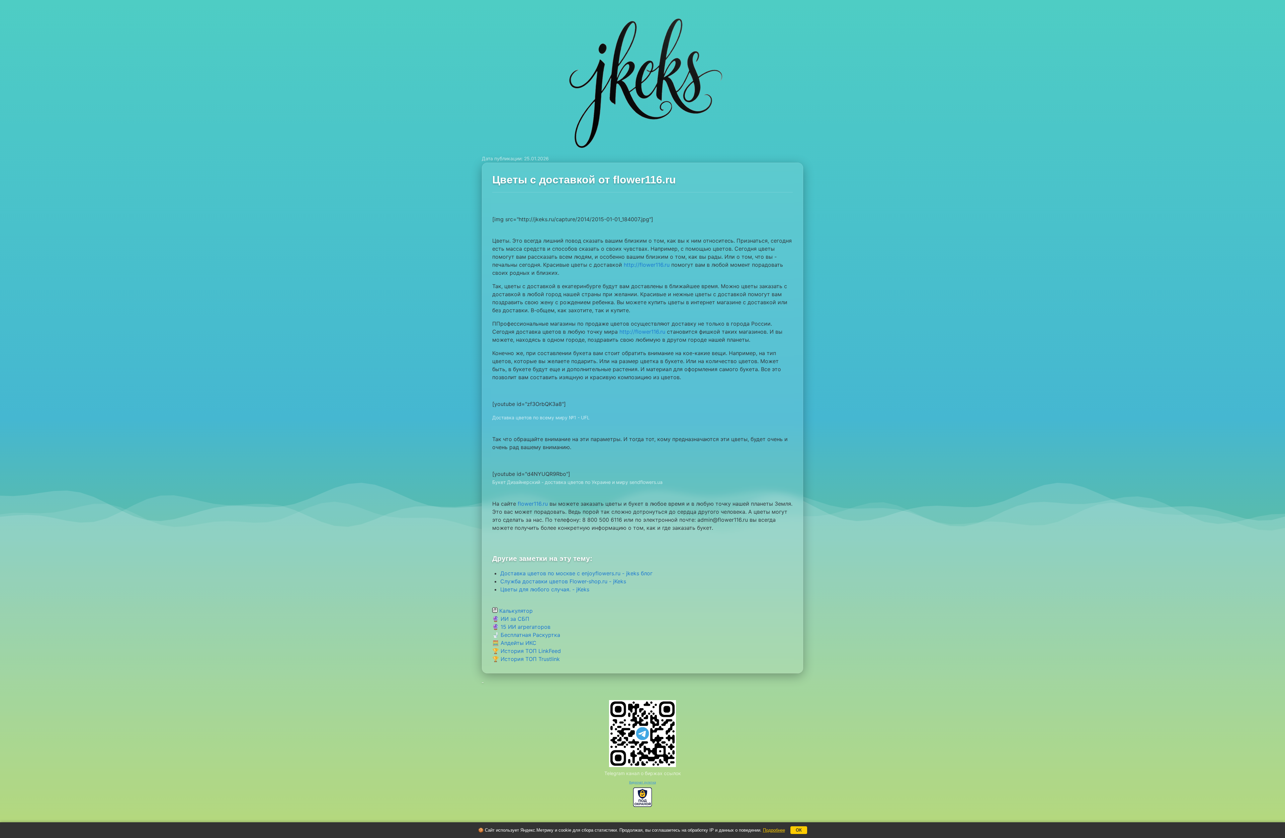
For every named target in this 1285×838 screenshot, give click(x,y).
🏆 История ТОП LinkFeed (526, 651)
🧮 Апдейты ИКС (514, 643)
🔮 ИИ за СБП (510, 618)
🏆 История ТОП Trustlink (526, 659)
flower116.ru (533, 503)
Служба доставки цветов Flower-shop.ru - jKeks (563, 581)
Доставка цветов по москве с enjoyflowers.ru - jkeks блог (576, 573)
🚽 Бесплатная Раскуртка (526, 635)
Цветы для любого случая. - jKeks (544, 589)
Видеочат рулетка (642, 782)
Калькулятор (515, 610)
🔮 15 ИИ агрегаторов (521, 626)
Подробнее (774, 830)
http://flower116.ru (647, 264)
